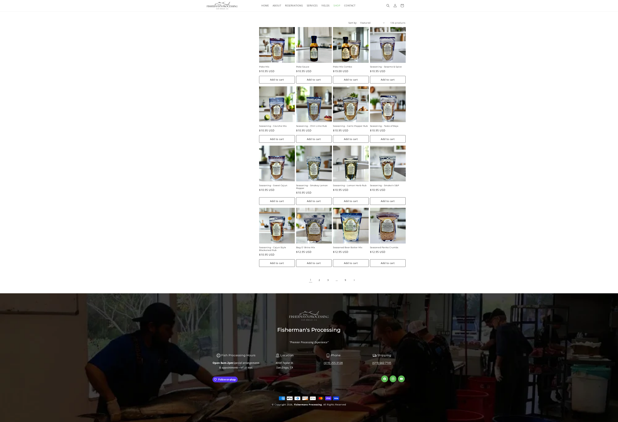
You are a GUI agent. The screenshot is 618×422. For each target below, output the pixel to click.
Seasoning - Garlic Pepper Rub (350, 126)
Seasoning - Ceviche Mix (273, 126)
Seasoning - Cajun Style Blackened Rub (272, 248)
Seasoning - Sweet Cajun (273, 185)
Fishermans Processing (308, 404)
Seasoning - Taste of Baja (384, 126)
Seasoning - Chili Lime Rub (311, 126)
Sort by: (352, 22)
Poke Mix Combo (342, 66)
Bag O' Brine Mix (305, 247)
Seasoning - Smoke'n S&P (384, 185)
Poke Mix (264, 66)
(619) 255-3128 (333, 363)
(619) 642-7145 (381, 363)
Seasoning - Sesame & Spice (386, 66)
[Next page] (354, 280)
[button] (388, 5)
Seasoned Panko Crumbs (384, 247)
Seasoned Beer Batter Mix (347, 247)
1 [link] (310, 280)
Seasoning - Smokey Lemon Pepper (312, 186)
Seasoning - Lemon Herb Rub (350, 185)
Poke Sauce (302, 66)
